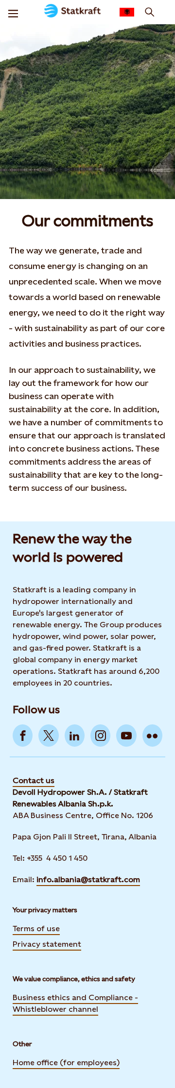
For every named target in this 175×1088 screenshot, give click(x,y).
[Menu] (13, 12)
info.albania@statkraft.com (88, 879)
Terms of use (36, 928)
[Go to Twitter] (48, 735)
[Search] (149, 12)
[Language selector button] (127, 12)
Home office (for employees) (66, 1062)
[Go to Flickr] (152, 735)
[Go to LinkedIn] (75, 735)
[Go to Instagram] (100, 735)
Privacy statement (47, 944)
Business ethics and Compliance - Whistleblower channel (75, 1003)
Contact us (33, 780)
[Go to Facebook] (23, 735)
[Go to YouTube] (126, 735)
